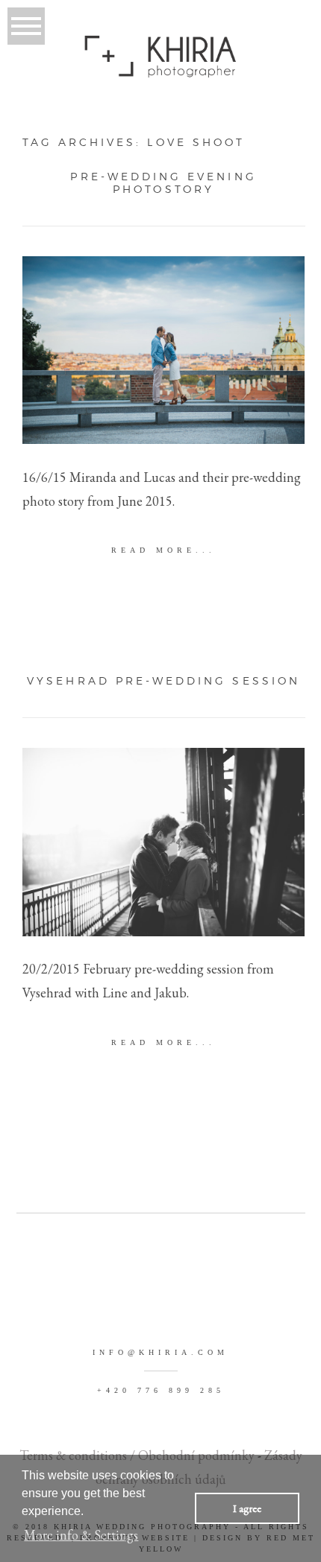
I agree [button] (247, 1508)
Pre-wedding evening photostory (163, 183)
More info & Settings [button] (81, 1534)
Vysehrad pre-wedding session (163, 681)
